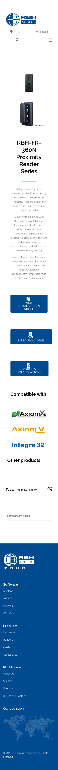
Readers (32, 490)
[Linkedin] (11, 567)
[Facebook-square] (17, 567)
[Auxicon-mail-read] (23, 567)
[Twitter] (5, 567)
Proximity (20, 490)
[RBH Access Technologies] (21, 19)
